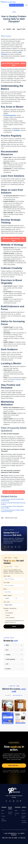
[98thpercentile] (13, 801)
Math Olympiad (16, 379)
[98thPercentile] (8, 2)
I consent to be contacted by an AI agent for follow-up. (14, 621)
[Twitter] (8, 547)
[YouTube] (19, 547)
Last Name (7, 582)
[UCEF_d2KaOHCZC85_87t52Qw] (17, 801)
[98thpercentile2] (6, 801)
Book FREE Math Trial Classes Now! (13, 492)
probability (16, 130)
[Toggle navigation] (26, 5)
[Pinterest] (15, 547)
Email (5, 589)
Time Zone (7, 602)
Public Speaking (10, 617)
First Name (7, 576)
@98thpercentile (18, 695)
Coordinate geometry (9, 115)
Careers (24, 813)
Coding (7, 615)
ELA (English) (9, 613)
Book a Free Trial (14, 765)
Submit (14, 626)
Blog (16, 810)
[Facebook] (4, 547)
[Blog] (3, 518)
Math (13, 29)
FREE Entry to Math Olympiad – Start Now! (13, 239)
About (23, 810)
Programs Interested (10, 608)
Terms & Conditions (24, 822)
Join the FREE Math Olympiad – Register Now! (13, 64)
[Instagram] (12, 547)
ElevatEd (8, 29)
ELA (2, 813)
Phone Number (8, 595)
